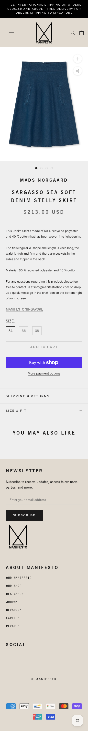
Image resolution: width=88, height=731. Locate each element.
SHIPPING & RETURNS (27, 396)
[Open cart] (81, 32)
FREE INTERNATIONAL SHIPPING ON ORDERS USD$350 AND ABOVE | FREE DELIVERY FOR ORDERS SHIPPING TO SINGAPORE (44, 8)
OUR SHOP (14, 586)
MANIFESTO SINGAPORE (24, 309)
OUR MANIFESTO (18, 578)
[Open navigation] (11, 33)
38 (37, 331)
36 (24, 331)
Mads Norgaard (44, 180)
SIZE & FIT (16, 410)
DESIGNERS (14, 594)
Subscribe (24, 515)
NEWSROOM (14, 610)
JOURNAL (13, 602)
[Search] (73, 32)
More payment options (44, 373)
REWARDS (13, 626)
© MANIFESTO (43, 679)
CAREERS (13, 618)
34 (10, 331)
